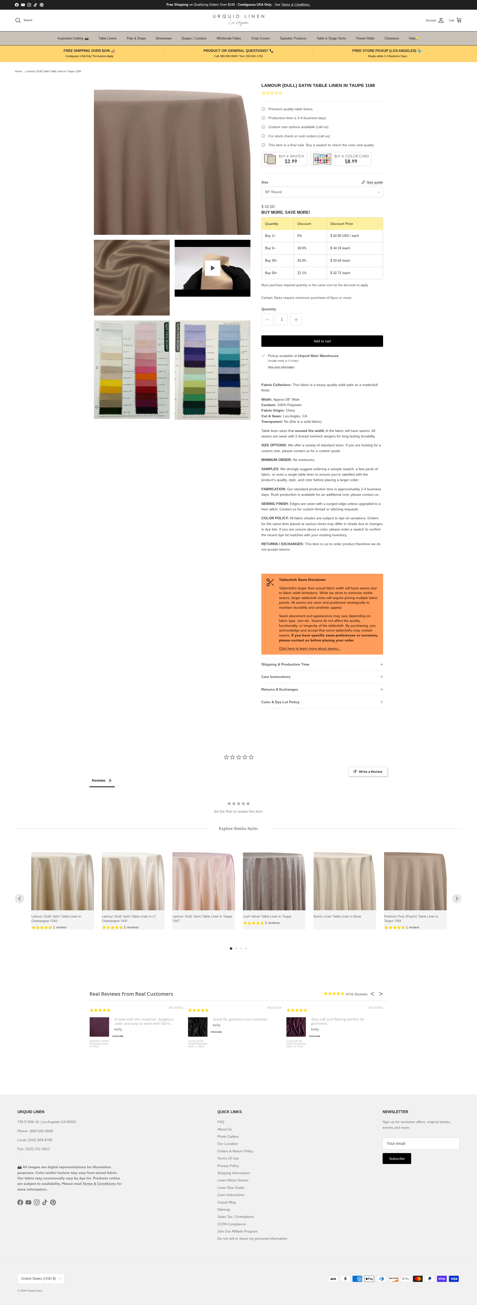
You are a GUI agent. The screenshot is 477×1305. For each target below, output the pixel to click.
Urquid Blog (226, 1202)
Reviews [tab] (98, 780)
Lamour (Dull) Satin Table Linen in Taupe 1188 (53, 71)
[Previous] (19, 898)
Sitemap (223, 1209)
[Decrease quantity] (267, 319)
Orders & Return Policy (235, 1151)
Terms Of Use (228, 1158)
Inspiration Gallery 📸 (73, 38)
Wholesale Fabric (229, 38)
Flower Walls (365, 38)
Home (18, 71)
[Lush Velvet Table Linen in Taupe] (274, 879)
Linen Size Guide (230, 1188)
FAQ (220, 1122)
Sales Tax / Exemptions (235, 1217)
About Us (224, 1129)
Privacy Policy (228, 1166)
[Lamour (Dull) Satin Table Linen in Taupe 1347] (203, 879)
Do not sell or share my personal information (252, 1238)
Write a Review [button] (370, 771)
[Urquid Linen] (238, 20)
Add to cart (322, 341)
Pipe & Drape (136, 38)
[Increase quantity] (296, 319)
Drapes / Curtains (194, 38)
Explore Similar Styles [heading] (238, 828)
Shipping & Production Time (285, 664)
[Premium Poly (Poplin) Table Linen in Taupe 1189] (415, 879)
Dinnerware (164, 38)
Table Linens (108, 38)
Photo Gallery (228, 1136)
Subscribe (397, 1159)
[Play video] (212, 268)
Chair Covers (260, 38)
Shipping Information (233, 1173)
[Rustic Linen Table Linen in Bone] (345, 879)
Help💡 (414, 38)
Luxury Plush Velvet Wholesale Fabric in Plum (296, 1044)
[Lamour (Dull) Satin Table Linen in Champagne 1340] (62, 879)
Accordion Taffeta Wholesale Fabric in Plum (99, 1044)
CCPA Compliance (231, 1224)
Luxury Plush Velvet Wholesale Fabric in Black (197, 1044)
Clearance (392, 38)
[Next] (457, 898)
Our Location (227, 1144)
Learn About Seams (232, 1180)
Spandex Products (293, 38)
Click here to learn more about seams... (310, 648)
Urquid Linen (34, 1290)
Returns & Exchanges (279, 689)
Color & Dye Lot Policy (280, 702)
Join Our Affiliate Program (237, 1231)
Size (264, 182)
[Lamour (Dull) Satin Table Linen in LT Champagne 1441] (133, 879)
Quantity (268, 309)
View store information (281, 367)
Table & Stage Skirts (331, 38)
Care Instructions (276, 677)
